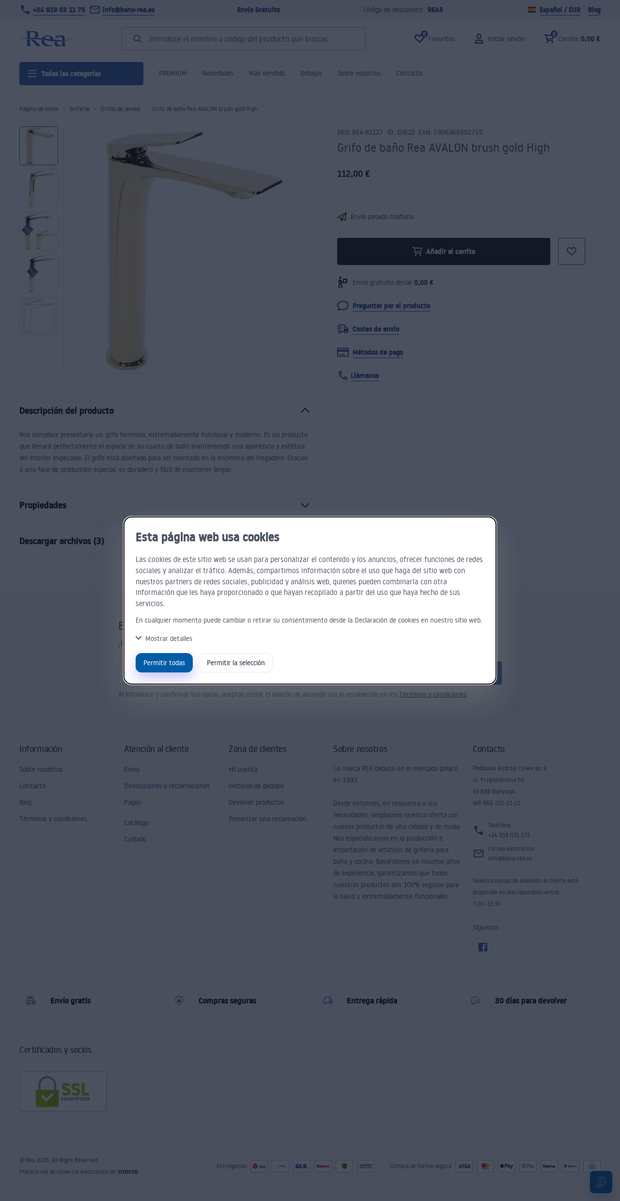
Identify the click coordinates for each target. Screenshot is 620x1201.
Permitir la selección (236, 662)
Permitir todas (164, 662)
